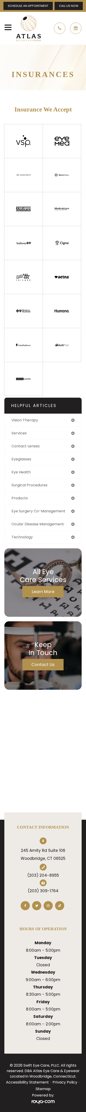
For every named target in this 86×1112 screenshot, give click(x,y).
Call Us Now (68, 6)
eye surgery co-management (38, 511)
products (19, 498)
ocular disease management (37, 524)
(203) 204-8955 (43, 875)
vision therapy (24, 420)
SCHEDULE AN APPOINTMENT (28, 6)
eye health (21, 472)
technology (22, 537)
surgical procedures (29, 485)
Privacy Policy (65, 1082)
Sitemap (43, 1088)
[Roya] (43, 1102)
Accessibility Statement (27, 1082)
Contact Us (43, 664)
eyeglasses (21, 459)
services (19, 433)
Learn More (43, 591)
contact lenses (25, 446)
